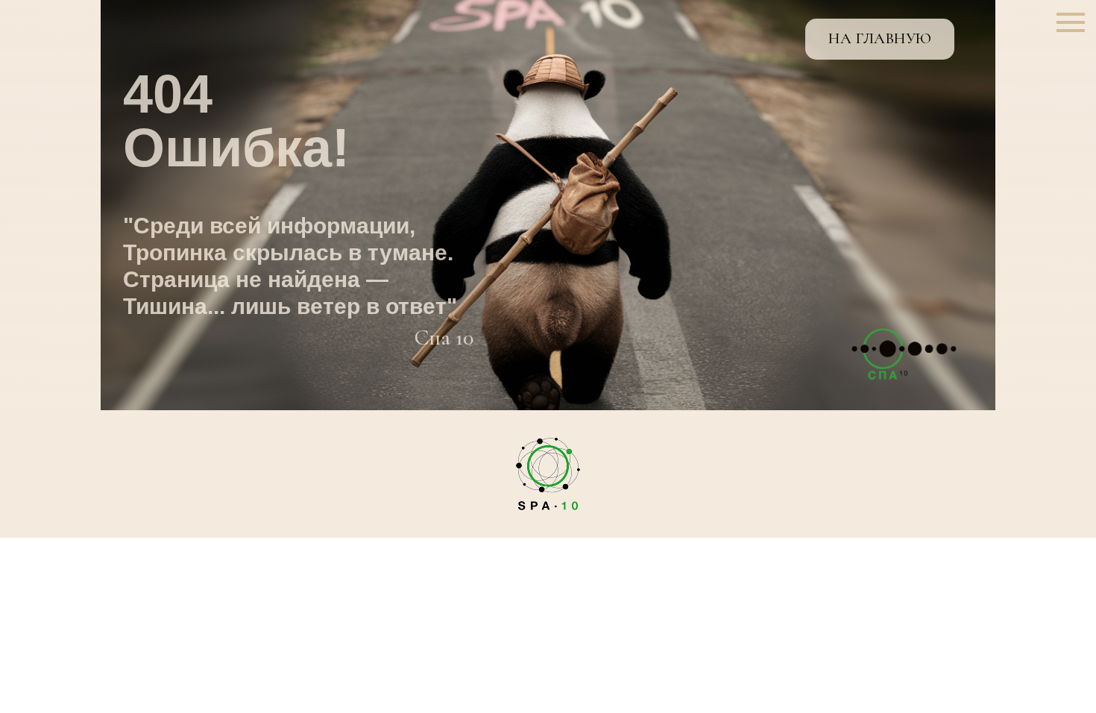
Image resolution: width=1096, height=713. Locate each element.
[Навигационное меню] (1070, 22)
